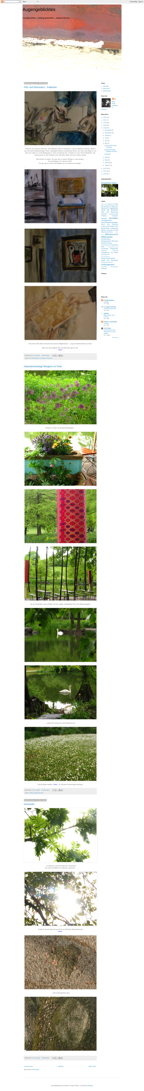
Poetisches (49, 358)
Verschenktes (114, 266)
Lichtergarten (114, 228)
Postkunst (104, 250)
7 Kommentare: (45, 1058)
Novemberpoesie (106, 245)
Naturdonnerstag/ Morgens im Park (43, 366)
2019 (105, 125)
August (107, 135)
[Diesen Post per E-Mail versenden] (53, 355)
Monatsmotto (106, 241)
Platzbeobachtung (113, 247)
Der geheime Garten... (109, 183)
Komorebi (29, 804)
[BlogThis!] (55, 355)
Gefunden (115, 216)
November (108, 133)
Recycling (115, 250)
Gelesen (104, 218)
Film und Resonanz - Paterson (40, 87)
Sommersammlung (108, 258)
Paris (102, 247)
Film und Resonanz (34, 358)
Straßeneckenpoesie (107, 262)
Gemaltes (43, 358)
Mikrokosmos (111, 234)
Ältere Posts (92, 1066)
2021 (105, 120)
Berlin (116, 204)
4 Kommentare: (45, 355)
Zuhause (104, 268)
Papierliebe (114, 245)
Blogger (90, 1085)
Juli (106, 138)
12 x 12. (104, 204)
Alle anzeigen (115, 337)
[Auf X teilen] (57, 355)
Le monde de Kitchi (110, 307)
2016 (105, 171)
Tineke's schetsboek (110, 322)
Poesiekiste (104, 249)
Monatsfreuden (105, 239)
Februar (107, 162)
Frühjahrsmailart (113, 214)
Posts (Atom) (35, 1069)
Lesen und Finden (107, 226)
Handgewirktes (106, 220)
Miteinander (107, 237)
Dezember (108, 130)
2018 (105, 128)
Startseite (61, 1066)
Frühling (31, 793)
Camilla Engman (109, 300)
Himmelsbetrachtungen (109, 222)
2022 (105, 117)
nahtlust (106, 313)
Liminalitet (106, 302)
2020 (105, 122)
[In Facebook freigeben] (60, 355)
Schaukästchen (105, 254)
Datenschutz (107, 91)
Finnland (104, 214)
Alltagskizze (110, 204)
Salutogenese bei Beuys (109, 252)
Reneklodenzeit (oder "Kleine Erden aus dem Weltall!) (110, 331)
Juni (106, 140)
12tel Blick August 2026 (110, 308)
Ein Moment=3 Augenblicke (109, 207)
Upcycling (104, 266)
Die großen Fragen (108, 206)
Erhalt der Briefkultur (109, 210)
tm (115, 99)
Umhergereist (107, 264)
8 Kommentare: (45, 790)
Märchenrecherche (107, 232)
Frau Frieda (107, 328)
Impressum (106, 88)
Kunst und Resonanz (109, 224)
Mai (106, 143)
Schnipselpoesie (105, 256)
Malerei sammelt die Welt (109, 230)
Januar (107, 165)
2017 (105, 168)
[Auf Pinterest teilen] (62, 355)
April (106, 157)
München (114, 241)
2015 (105, 174)
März (106, 160)
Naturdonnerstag (38, 793)
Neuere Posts (28, 1066)
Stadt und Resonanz (109, 260)
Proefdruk (106, 323)
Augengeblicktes (38, 9)
